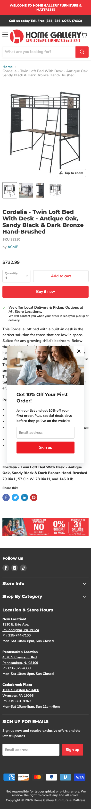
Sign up (45, 447)
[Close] (79, 351)
